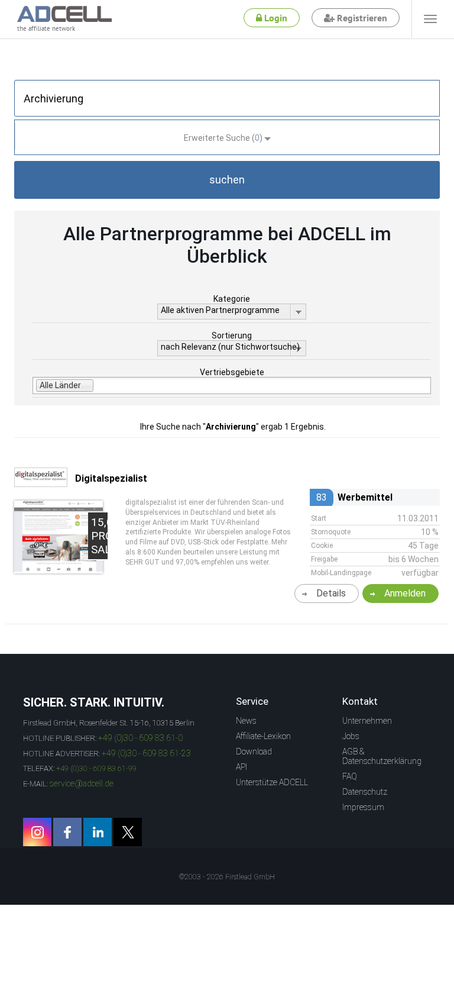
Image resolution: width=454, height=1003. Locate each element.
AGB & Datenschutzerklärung (381, 756)
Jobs (350, 736)
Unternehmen (367, 720)
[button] (227, 180)
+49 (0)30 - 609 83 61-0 (140, 738)
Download (254, 751)
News (246, 720)
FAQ (349, 776)
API (241, 767)
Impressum (363, 807)
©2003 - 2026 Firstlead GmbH (227, 877)
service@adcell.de (82, 783)
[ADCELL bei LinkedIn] (97, 832)
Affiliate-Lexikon (263, 736)
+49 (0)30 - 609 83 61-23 (146, 753)
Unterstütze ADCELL (272, 782)
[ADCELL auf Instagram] (37, 832)
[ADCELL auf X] (128, 832)
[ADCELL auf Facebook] (67, 832)
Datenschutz (364, 791)
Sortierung (232, 335)
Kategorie (231, 299)
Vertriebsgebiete (232, 372)
